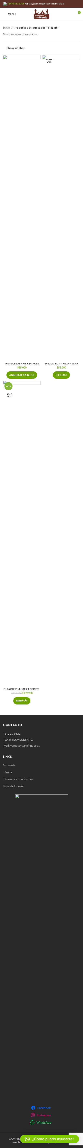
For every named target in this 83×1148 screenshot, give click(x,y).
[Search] (70, 14)
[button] (21, 375)
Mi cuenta (9, 765)
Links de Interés (13, 786)
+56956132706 (15, 3)
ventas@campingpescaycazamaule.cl (44, 3)
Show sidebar (16, 47)
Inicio (6, 27)
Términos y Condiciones (18, 779)
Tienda (7, 772)
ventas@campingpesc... (25, 745)
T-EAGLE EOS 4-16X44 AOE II (21, 363)
